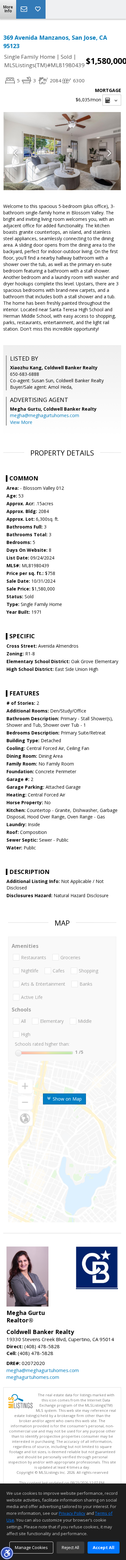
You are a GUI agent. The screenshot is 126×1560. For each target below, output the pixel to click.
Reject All (70, 1547)
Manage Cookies (31, 1547)
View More (21, 422)
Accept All (103, 1547)
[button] (7, 1553)
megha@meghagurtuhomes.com (44, 415)
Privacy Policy (72, 1513)
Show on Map (66, 1099)
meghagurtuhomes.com (32, 1377)
